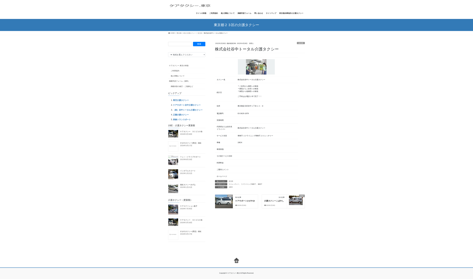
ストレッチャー (234, 184)
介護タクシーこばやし (274, 201)
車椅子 (260, 184)
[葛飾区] (224, 198)
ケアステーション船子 (188, 206)
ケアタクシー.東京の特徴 (178, 66)
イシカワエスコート (188, 171)
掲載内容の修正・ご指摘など (182, 86)
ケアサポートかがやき (245, 201)
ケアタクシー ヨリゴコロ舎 (191, 131)
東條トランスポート (182, 119)
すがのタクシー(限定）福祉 (190, 143)
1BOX (231, 187)
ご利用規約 (175, 71)
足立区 (300, 43)
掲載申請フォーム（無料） (179, 81)
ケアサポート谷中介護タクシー (187, 105)
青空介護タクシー (181, 100)
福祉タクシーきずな (188, 185)
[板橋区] (296, 201)
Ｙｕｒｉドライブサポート (190, 157)
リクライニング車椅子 (248, 184)
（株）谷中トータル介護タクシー (188, 110)
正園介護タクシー (181, 115)
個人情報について (178, 76)
